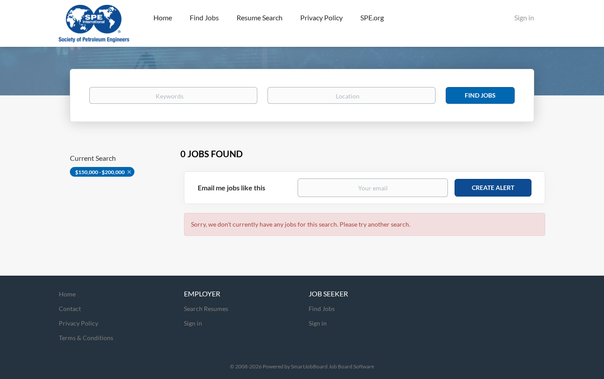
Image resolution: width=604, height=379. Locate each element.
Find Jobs (480, 95)
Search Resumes (206, 308)
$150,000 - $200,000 (100, 172)
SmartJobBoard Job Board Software (332, 366)
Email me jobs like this (231, 187)
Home (67, 294)
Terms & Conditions (86, 337)
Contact (70, 308)
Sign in (524, 17)
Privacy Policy (78, 323)
